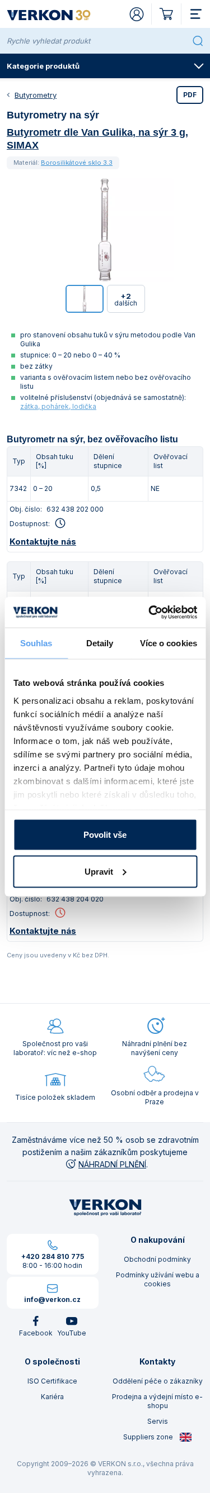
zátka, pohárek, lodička (58, 406)
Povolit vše (105, 834)
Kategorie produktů (43, 65)
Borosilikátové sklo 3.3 (77, 162)
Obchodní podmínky (157, 1259)
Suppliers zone (149, 1437)
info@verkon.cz (52, 1299)
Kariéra (52, 1396)
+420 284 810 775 (52, 1256)
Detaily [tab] (100, 643)
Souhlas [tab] (36, 643)
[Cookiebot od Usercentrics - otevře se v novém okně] (149, 612)
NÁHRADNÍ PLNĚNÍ (112, 1164)
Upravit (99, 871)
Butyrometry (36, 94)
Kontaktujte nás (43, 541)
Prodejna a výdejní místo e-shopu (157, 1401)
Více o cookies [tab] (168, 643)
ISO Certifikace (52, 1381)
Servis (157, 1421)
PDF (190, 94)
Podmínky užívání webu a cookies (157, 1279)
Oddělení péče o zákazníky (158, 1381)
